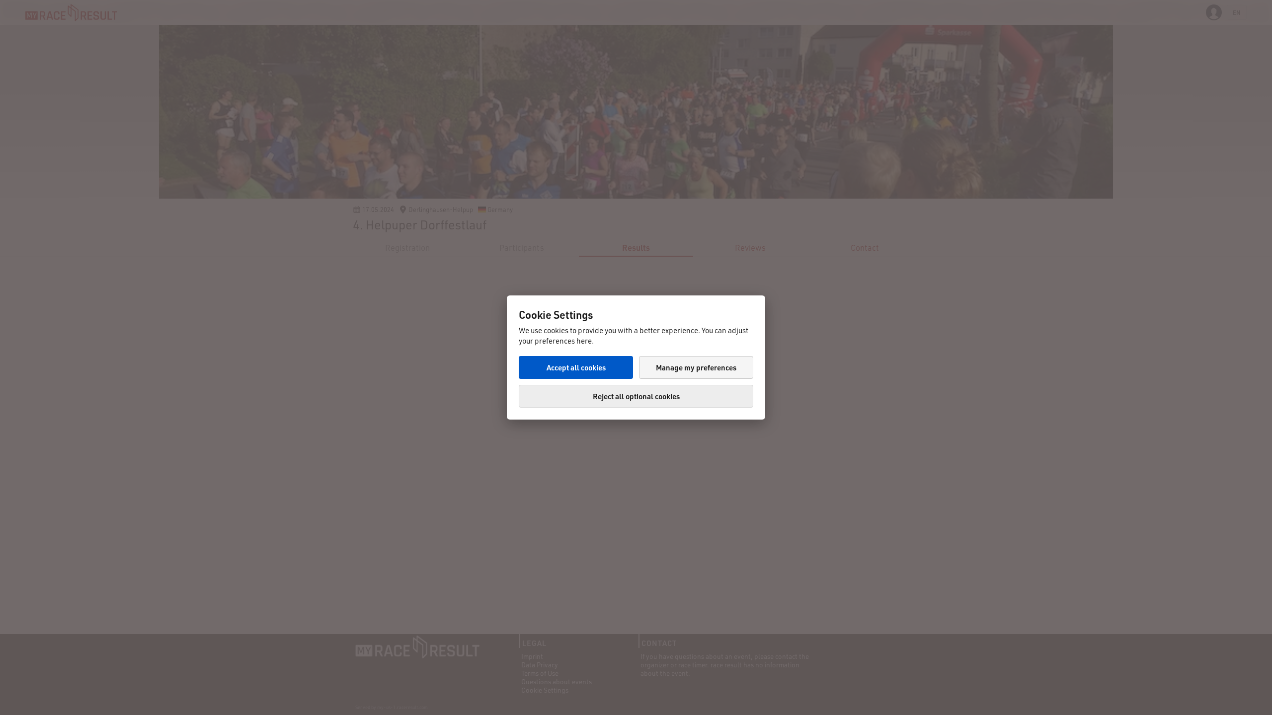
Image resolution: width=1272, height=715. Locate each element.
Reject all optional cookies (636, 396)
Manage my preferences (696, 367)
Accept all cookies (576, 367)
